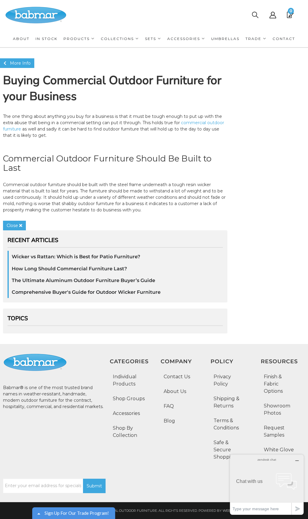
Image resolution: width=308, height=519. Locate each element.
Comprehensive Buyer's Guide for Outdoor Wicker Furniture (86, 292)
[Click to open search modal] (255, 15)
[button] (79, 38)
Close (13, 225)
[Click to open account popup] (273, 15)
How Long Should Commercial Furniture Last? (69, 269)
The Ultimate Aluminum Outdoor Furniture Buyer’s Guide (83, 280)
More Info (18, 63)
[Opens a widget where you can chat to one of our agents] (267, 484)
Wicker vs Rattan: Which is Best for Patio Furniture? (76, 257)
